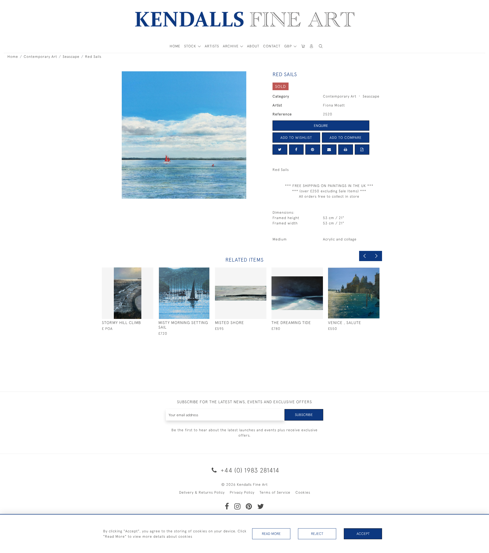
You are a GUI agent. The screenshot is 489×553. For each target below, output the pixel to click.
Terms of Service (275, 492)
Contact (271, 46)
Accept (363, 534)
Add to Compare (346, 138)
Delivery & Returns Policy (202, 492)
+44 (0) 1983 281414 (249, 470)
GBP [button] (288, 46)
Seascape (71, 57)
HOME (175, 46)
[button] (320, 46)
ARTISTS (212, 46)
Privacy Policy (242, 492)
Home (12, 57)
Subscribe (304, 415)
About (253, 46)
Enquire (321, 126)
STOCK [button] (190, 46)
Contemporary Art (40, 57)
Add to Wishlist (296, 138)
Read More (271, 534)
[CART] (303, 46)
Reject (317, 534)
